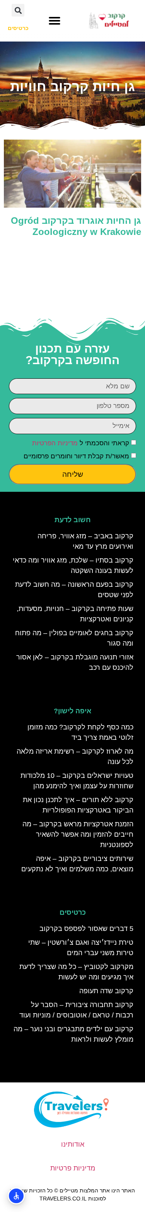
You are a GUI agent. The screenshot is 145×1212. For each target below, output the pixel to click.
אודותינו (72, 1144)
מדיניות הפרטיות (55, 443)
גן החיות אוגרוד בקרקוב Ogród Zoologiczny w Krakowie (76, 226)
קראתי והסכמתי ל (80, 443)
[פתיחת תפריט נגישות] (16, 1195)
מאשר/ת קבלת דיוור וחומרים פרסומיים (76, 456)
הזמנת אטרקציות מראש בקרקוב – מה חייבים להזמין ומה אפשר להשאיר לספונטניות (77, 834)
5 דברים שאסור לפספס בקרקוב (86, 928)
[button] (54, 21)
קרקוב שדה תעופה (106, 991)
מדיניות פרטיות (72, 1168)
